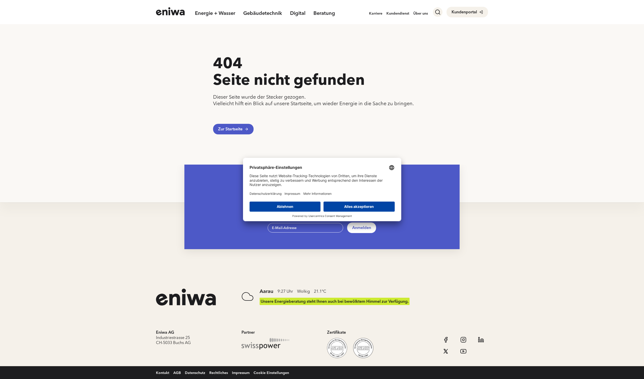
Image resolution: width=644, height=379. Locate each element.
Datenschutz (195, 372)
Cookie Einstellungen (271, 372)
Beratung (324, 13)
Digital (297, 13)
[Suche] (437, 12)
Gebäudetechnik (262, 13)
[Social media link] (446, 340)
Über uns (420, 13)
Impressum (241, 372)
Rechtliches (218, 372)
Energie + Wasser (215, 13)
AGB (177, 372)
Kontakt (162, 372)
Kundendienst (397, 13)
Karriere (375, 13)
